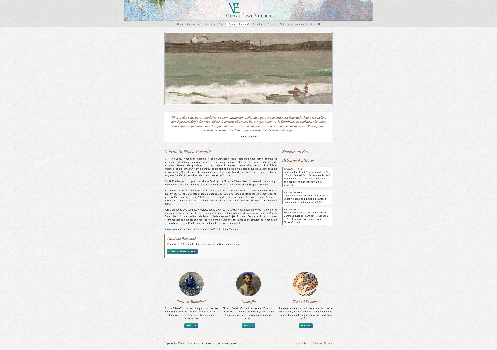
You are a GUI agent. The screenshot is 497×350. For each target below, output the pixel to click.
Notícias (299, 24)
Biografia (210, 24)
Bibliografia (286, 24)
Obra (221, 24)
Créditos (311, 24)
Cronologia (259, 24)
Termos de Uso (302, 343)
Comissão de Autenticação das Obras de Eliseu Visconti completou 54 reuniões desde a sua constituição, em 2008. (306, 199)
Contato (328, 343)
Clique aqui (170, 228)
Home (180, 24)
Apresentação (194, 24)
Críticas (272, 24)
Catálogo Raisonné (239, 24)
